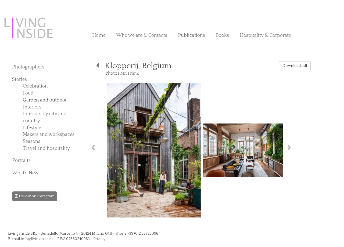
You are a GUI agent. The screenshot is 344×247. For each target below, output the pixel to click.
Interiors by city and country (45, 117)
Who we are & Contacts (141, 35)
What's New (25, 173)
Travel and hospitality (46, 148)
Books (222, 35)
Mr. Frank (129, 73)
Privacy (99, 239)
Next (289, 147)
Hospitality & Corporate (265, 35)
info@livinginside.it (37, 239)
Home (99, 35)
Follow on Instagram (36, 196)
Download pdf (294, 66)
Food (28, 93)
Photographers (28, 67)
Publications (191, 35)
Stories (19, 79)
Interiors (32, 107)
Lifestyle (32, 127)
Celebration (35, 86)
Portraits (21, 160)
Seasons (31, 141)
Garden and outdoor (45, 100)
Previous (93, 147)
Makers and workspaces (48, 134)
